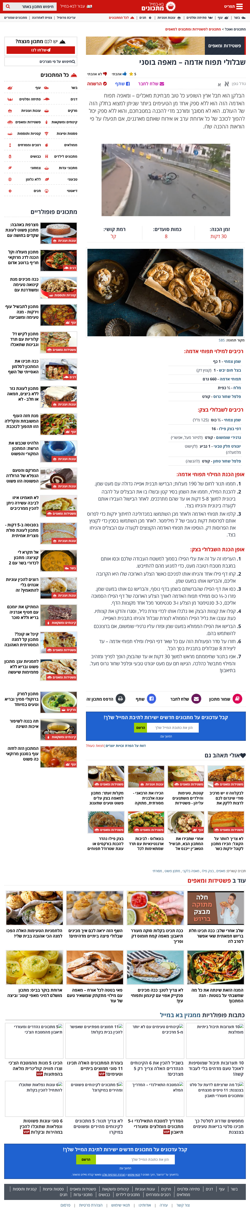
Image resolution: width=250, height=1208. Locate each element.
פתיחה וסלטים (197, 17)
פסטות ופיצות (53, 1189)
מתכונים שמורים (15, 17)
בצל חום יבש (230, 370)
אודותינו (145, 1205)
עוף (220, 17)
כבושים (104, 1194)
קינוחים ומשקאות (115, 1189)
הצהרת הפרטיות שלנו (113, 1174)
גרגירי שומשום (228, 437)
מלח (237, 387)
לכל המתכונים (119, 17)
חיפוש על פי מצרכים (56, 61)
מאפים (220, 871)
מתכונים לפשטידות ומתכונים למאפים (193, 29)
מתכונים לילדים (128, 1194)
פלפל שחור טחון (227, 461)
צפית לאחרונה (42, 17)
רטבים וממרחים (158, 1194)
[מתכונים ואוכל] (158, 6)
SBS (222, 340)
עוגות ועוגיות (166, 17)
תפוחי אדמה (230, 379)
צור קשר (183, 1205)
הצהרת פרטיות (91, 1205)
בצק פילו (208, 871)
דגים (209, 1189)
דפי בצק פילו (230, 428)
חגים (142, 17)
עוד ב (217, 880)
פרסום (65, 1205)
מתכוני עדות (83, 1194)
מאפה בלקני (191, 871)
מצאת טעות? (95, 745)
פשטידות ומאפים (83, 1189)
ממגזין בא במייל (180, 1015)
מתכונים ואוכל (235, 29)
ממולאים (183, 1194)
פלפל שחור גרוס (227, 396)
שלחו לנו (39, 50)
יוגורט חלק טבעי (227, 446)
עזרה (164, 1205)
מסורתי (157, 871)
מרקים (166, 1189)
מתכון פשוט (172, 871)
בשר (237, 17)
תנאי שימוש (134, 1174)
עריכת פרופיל (66, 17)
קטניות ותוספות (25, 1189)
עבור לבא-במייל (73, 6)
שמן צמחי (232, 361)
